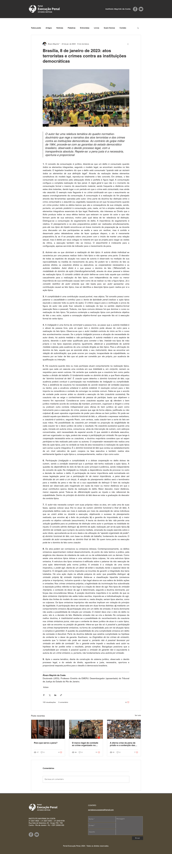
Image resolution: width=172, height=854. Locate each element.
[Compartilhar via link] (61, 695)
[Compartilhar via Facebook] (44, 695)
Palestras (71, 28)
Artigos (49, 28)
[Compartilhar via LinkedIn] (55, 695)
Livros (96, 28)
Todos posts (36, 28)
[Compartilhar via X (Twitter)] (49, 695)
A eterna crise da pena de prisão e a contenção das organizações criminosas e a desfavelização (123, 744)
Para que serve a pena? (45, 743)
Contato (123, 28)
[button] (138, 28)
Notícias (59, 28)
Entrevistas (84, 28)
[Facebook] (135, 9)
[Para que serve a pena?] (48, 729)
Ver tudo (138, 715)
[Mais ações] (127, 44)
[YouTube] (141, 9)
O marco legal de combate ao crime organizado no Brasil (85, 744)
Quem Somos (109, 28)
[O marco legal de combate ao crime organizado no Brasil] (86, 729)
